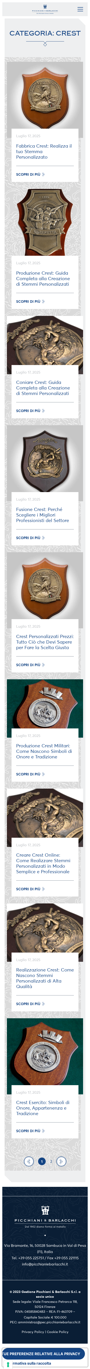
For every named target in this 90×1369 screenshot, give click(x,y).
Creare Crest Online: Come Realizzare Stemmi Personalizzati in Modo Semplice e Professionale (43, 863)
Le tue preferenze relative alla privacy (41, 1353)
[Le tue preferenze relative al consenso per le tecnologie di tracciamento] (8, 1364)
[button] (30, 174)
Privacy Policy (33, 1332)
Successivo (61, 1161)
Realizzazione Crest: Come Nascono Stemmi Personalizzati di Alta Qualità (45, 978)
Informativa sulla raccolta (28, 1363)
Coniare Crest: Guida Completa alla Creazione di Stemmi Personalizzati (43, 388)
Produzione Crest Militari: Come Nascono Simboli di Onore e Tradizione (44, 751)
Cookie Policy (58, 1332)
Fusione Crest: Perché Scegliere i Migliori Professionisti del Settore (42, 515)
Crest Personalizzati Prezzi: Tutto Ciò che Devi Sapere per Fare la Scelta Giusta (45, 642)
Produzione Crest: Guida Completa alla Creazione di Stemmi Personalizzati (43, 278)
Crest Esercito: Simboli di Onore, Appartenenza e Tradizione (42, 1108)
